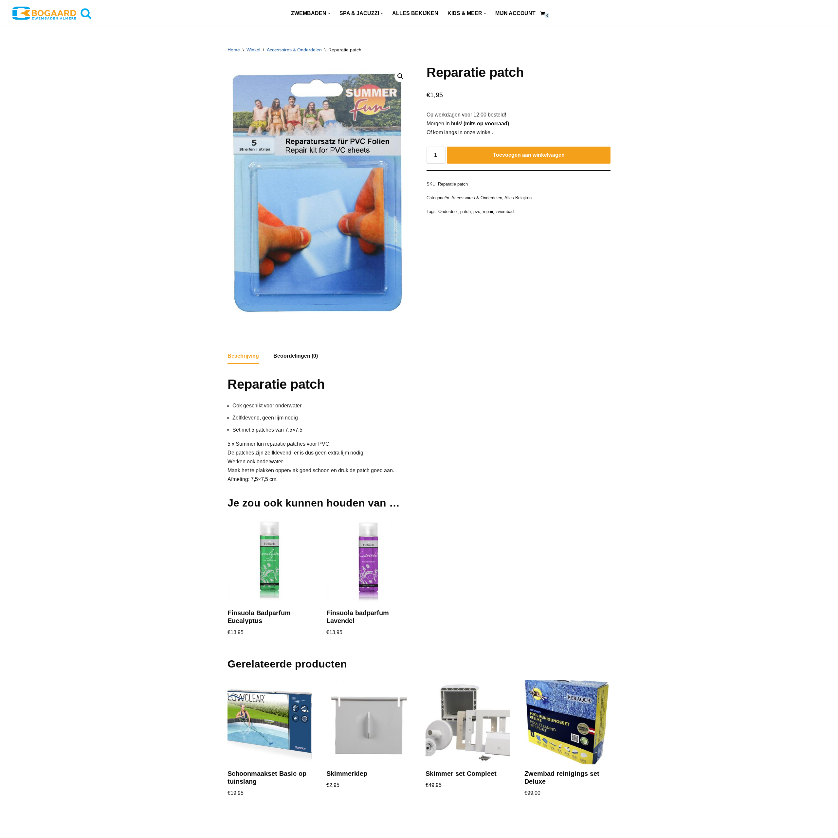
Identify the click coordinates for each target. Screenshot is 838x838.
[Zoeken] (86, 13)
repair (488, 211)
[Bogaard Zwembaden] (44, 13)
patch (465, 211)
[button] (329, 13)
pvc (476, 211)
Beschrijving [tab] (243, 356)
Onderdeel (448, 211)
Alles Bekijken (415, 13)
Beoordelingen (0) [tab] (295, 356)
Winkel (253, 49)
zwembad (505, 211)
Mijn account (515, 13)
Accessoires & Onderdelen (294, 49)
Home (234, 49)
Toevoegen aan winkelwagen (529, 155)
